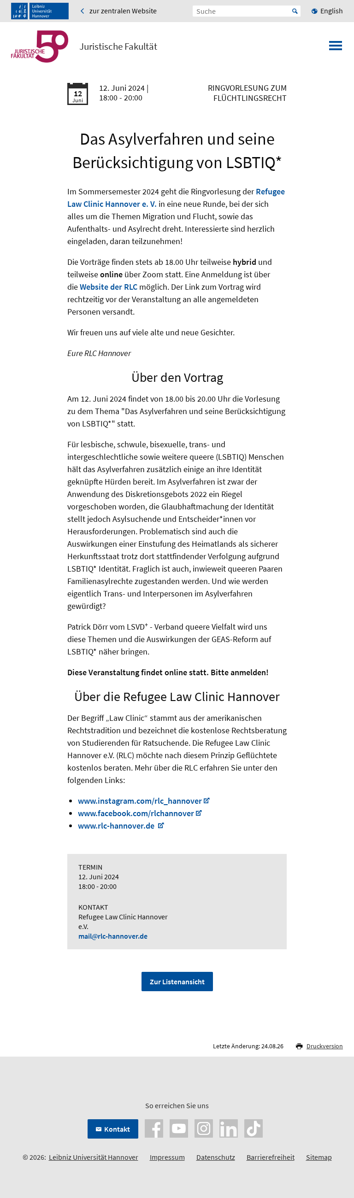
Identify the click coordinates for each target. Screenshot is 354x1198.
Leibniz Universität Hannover (93, 1157)
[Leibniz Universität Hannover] (40, 11)
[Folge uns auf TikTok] (253, 1127)
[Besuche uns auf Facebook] (154, 1127)
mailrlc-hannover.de (113, 936)
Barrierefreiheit (271, 1157)
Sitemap (319, 1157)
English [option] (331, 10)
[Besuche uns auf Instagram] (203, 1127)
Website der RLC (108, 286)
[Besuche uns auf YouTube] (179, 1127)
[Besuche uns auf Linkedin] (228, 1127)
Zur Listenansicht (177, 981)
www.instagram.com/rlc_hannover (140, 800)
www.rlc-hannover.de (117, 825)
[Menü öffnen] (335, 48)
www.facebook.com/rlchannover (136, 813)
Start (295, 11)
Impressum (167, 1157)
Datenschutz (215, 1157)
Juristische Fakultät (118, 46)
